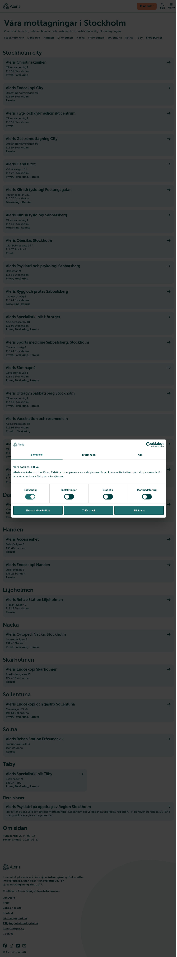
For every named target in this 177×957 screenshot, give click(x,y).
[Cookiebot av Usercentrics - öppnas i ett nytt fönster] (148, 444)
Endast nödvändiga (38, 510)
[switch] (69, 496)
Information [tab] (88, 454)
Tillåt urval (88, 510)
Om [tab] (140, 454)
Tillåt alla (139, 510)
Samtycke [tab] (37, 454)
